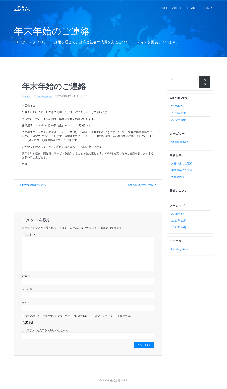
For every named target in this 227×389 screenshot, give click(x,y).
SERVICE (191, 8)
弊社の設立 (177, 177)
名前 (26, 276)
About (176, 8)
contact (210, 8)
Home (164, 8)
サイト (25, 302)
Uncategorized (44, 96)
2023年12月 (178, 113)
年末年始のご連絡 (181, 170)
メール (27, 289)
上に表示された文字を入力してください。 (45, 330)
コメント (28, 234)
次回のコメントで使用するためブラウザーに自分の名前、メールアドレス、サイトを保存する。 (78, 316)
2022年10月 (178, 120)
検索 (205, 82)
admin (27, 96)
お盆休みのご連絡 (181, 163)
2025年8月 (178, 106)
